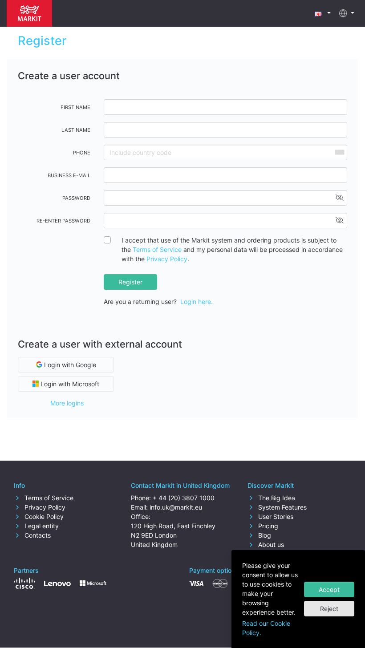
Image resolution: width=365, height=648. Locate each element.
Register (130, 282)
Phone (81, 153)
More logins (67, 403)
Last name (75, 130)
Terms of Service (157, 249)
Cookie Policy (43, 516)
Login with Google (69, 365)
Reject (329, 608)
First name (75, 107)
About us (270, 544)
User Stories (274, 516)
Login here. (196, 301)
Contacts (37, 535)
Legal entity (41, 526)
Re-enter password (63, 221)
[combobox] (339, 152)
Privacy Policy (166, 259)
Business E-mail (69, 175)
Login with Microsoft (69, 384)
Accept (329, 589)
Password (76, 198)
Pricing (267, 526)
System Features (281, 507)
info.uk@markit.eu (176, 507)
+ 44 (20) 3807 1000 (184, 498)
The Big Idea (275, 498)
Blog (263, 535)
